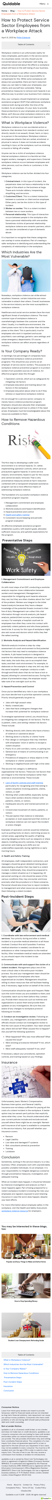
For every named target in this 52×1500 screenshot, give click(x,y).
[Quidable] (11, 4)
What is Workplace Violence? (17, 1360)
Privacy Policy (39, 1485)
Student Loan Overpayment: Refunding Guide (26, 1340)
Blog (12, 11)
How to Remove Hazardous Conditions (21, 1373)
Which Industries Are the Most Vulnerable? (23, 1364)
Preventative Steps (12, 1377)
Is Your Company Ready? (15, 1368)
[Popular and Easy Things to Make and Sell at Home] (26, 1246)
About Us (17, 1485)
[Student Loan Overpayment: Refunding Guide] (26, 1325)
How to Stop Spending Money (26, 1301)
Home (4, 11)
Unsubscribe (26, 1491)
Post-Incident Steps (13, 1382)
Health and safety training (18, 514)
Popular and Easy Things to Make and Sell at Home (26, 1262)
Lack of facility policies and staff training (24, 782)
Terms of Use (27, 1488)
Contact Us (27, 1485)
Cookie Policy (40, 1488)
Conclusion (9, 1390)
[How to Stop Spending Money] (26, 1285)
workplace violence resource (15, 1211)
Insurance (8, 1386)
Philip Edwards (23, 37)
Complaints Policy (13, 1488)
